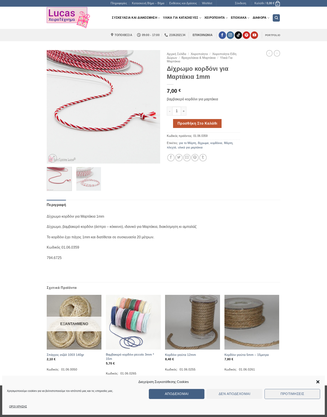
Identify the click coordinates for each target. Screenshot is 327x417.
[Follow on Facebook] (222, 35)
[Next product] (269, 53)
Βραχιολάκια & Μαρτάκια (199, 57)
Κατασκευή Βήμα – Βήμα (148, 3)
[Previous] (54, 106)
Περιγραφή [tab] (56, 205)
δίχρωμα (203, 143)
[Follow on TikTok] (238, 35)
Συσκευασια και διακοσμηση (134, 17)
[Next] (152, 106)
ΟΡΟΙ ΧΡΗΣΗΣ (18, 406)
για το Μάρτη (187, 143)
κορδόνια (216, 143)
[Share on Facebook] (171, 157)
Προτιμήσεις (292, 394)
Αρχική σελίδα (176, 54)
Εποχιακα (238, 17)
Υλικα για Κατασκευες (180, 17)
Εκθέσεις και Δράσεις (183, 3)
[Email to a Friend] (187, 157)
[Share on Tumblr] (203, 157)
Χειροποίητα (199, 54)
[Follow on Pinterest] (246, 35)
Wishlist (207, 3)
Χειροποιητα (214, 17)
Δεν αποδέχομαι (234, 394)
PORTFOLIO (272, 35)
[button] (318, 382)
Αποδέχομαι (177, 394)
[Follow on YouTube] (254, 35)
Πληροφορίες (119, 3)
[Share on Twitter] (179, 157)
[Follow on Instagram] (230, 35)
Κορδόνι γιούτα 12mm (180, 354)
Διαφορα (259, 17)
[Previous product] (277, 53)
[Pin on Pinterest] (195, 157)
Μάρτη (228, 143)
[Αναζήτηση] (276, 18)
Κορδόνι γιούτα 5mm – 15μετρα (246, 354)
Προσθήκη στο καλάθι (197, 123)
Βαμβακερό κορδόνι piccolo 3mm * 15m (130, 356)
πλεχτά (171, 147)
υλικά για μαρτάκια (190, 147)
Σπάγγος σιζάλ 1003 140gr (65, 354)
